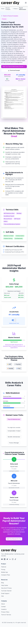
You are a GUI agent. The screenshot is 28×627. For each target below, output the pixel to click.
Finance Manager (14, 443)
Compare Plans (5, 575)
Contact (3, 606)
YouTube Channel (6, 590)
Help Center (4, 585)
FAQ (2, 596)
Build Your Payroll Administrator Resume (13, 66)
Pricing (3, 569)
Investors (3, 609)
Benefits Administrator (14, 437)
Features (3, 567)
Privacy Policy (5, 612)
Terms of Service (6, 614)
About (3, 604)
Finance (16, 8)
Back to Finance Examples (10, 16)
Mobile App (4, 572)
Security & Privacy (6, 588)
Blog (2, 582)
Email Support (5, 593)
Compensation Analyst (14, 431)
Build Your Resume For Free (14, 539)
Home (2, 8)
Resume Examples (8, 8)
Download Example (15, 70)
